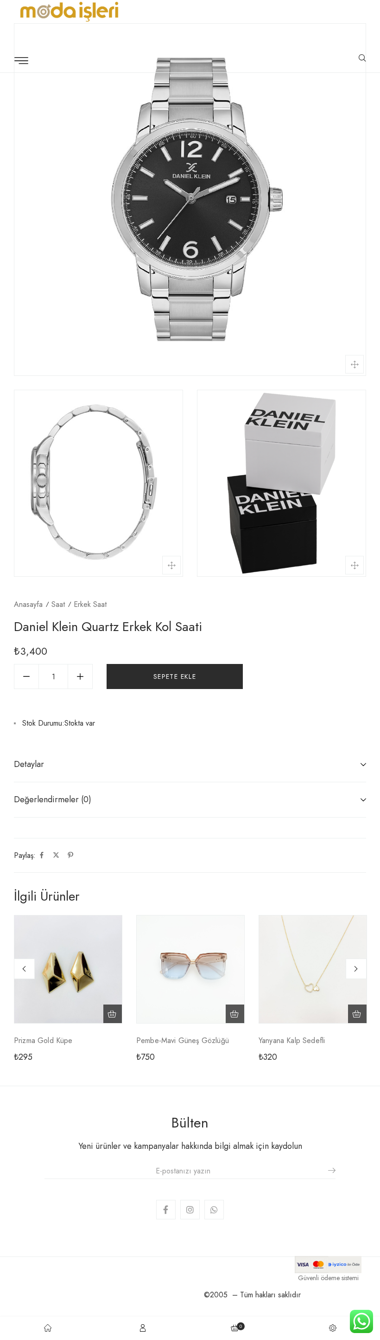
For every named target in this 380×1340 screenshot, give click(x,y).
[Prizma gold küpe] (68, 969)
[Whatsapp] (214, 1209)
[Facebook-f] (166, 1209)
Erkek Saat (90, 604)
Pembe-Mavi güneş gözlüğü (182, 1040)
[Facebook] (41, 855)
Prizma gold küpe (43, 1040)
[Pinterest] (70, 855)
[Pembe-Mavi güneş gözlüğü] (190, 969)
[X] (56, 855)
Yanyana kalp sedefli (292, 1040)
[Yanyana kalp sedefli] (313, 969)
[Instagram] (190, 1209)
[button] (112, 1014)
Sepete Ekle (174, 676)
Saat (58, 604)
